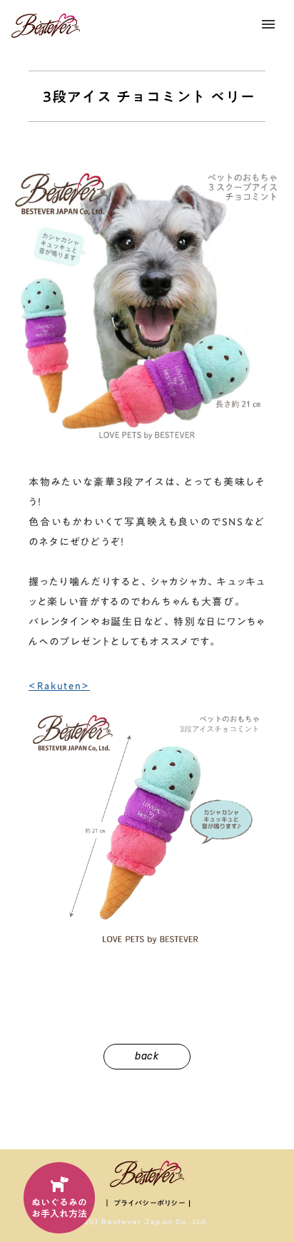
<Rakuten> (59, 686)
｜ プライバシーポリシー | (147, 1203)
